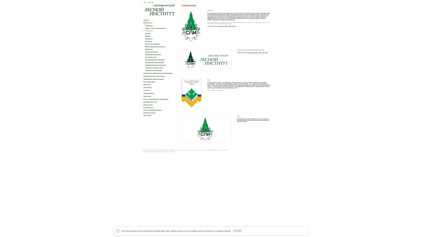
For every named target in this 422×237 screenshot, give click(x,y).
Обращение (149, 25)
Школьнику (147, 84)
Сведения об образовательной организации (157, 73)
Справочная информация (153, 70)
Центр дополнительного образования (155, 99)
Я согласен (237, 231)
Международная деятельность (155, 46)
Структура (148, 41)
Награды (148, 36)
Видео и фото (148, 105)
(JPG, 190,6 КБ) (263, 52)
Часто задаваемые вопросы (152, 110)
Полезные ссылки (149, 112)
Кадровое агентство (150, 102)
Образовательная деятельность (154, 76)
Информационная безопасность (155, 65)
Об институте (147, 22)
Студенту (146, 90)
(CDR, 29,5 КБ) (222, 26)
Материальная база (151, 52)
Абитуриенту (147, 87)
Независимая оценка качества (153, 79)
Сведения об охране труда (154, 67)
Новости (146, 20)
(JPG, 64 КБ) (231, 26)
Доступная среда (150, 57)
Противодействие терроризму (155, 60)
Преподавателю (148, 93)
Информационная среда (153, 54)
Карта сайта (147, 115)
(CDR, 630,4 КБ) (253, 52)
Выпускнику (147, 96)
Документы (148, 39)
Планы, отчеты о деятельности (155, 28)
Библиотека (149, 49)
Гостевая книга (148, 107)
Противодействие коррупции (154, 62)
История (148, 33)
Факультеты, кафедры (152, 44)
